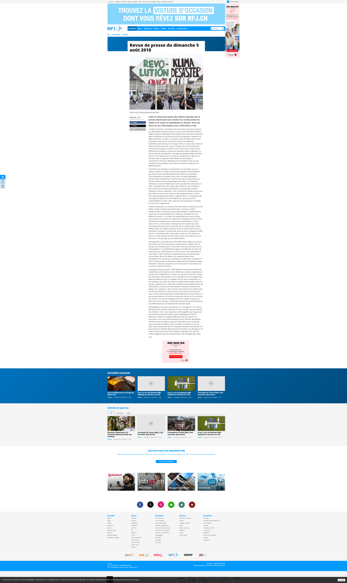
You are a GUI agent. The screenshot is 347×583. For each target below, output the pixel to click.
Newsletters (171, 505)
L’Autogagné (159, 535)
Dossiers (109, 533)
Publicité (205, 525)
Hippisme (134, 533)
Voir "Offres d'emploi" (211, 482)
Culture (109, 528)
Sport (140, 28)
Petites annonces (184, 528)
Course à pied (135, 542)
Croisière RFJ (181, 28)
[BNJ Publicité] (129, 555)
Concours (158, 542)
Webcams (130, 1)
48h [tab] (111, 413)
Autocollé (158, 537)
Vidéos (163, 28)
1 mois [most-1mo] (128, 413)
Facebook (140, 505)
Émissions (148, 28)
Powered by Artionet (199, 565)
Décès (140, 1)
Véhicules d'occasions (167, 1)
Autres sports (135, 545)
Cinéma (181, 520)
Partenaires (206, 530)
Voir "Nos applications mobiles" (121, 482)
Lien (133, 129)
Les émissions (159, 518)
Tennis (133, 535)
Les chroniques (159, 520)
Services (171, 28)
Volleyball (134, 525)
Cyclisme (133, 528)
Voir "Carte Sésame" (151, 482)
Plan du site (133, 567)
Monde (109, 523)
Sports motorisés (136, 537)
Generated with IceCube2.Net (216, 565)
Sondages (158, 540)
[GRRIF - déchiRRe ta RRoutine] (188, 555)
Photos (156, 28)
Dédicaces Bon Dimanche (163, 528)
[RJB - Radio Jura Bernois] (144, 555)
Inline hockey (135, 540)
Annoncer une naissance (162, 530)
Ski (132, 530)
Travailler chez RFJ (208, 528)
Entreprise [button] (118, 1)
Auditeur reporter (112, 535)
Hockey (133, 520)
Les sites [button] (110, 1)
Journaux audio (111, 530)
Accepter (341, 580)
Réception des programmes (211, 520)
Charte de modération (209, 535)
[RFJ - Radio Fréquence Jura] (173, 555)
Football (133, 518)
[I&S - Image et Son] (203, 555)
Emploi (135, 1)
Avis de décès (183, 535)
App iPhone (181, 505)
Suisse (125, 34)
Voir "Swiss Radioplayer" (181, 482)
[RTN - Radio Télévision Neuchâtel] (158, 555)
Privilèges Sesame (184, 523)
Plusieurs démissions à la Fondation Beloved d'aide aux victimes (120, 434)
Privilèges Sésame (156, 1)
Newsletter (206, 540)
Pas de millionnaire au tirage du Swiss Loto (121, 393)
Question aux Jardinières (162, 533)
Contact (205, 537)
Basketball (134, 523)
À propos (206, 518)
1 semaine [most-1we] (119, 413)
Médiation (206, 533)
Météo (181, 525)
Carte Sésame (146, 1)
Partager (134, 122)
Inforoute (124, 1)
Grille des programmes (162, 525)
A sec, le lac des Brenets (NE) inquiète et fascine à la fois (149, 393)
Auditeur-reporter (234, 1)
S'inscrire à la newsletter (166, 461)
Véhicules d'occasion (185, 518)
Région (109, 518)
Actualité (132, 28)
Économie (110, 525)
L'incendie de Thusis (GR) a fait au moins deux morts (210, 393)
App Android (192, 505)
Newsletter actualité (113, 537)
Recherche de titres (161, 523)
